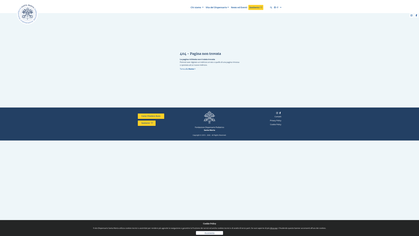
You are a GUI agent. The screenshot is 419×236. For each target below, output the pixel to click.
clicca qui (273, 228)
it (277, 7)
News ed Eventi (239, 7)
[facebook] (416, 15)
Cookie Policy (275, 124)
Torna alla (188, 69)
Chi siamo (196, 7)
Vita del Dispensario (216, 7)
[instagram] (411, 15)
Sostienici (254, 7)
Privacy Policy (275, 120)
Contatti (278, 116)
